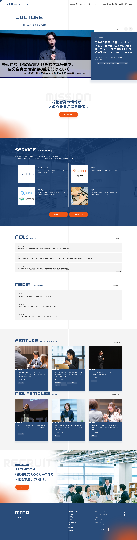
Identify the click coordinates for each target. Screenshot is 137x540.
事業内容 (90, 4)
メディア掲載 (104, 4)
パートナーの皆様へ (100, 525)
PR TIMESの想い (74, 4)
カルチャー (83, 4)
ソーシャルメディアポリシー (102, 514)
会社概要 (121, 4)
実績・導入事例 (79, 214)
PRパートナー (95, 190)
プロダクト (41, 190)
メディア (94, 168)
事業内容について (58, 214)
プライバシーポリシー (100, 512)
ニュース (96, 4)
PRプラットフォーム (45, 168)
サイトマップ (98, 519)
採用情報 (114, 4)
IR (110, 4)
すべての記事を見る (117, 238)
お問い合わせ (128, 4)
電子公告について (99, 517)
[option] (68, 54)
